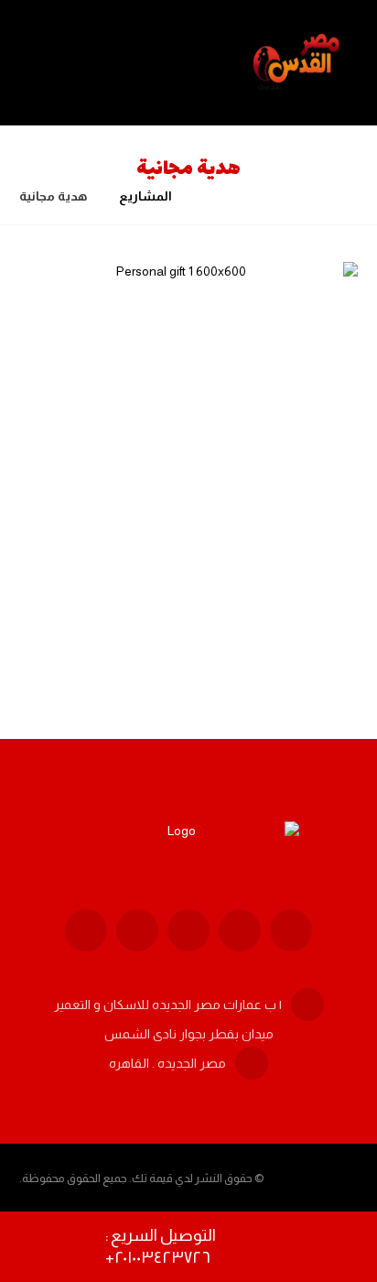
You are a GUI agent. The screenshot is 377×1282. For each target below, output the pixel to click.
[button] (291, 930)
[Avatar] (312, 600)
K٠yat (264, 596)
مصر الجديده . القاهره (167, 1063)
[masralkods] (298, 62)
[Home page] (209, 196)
